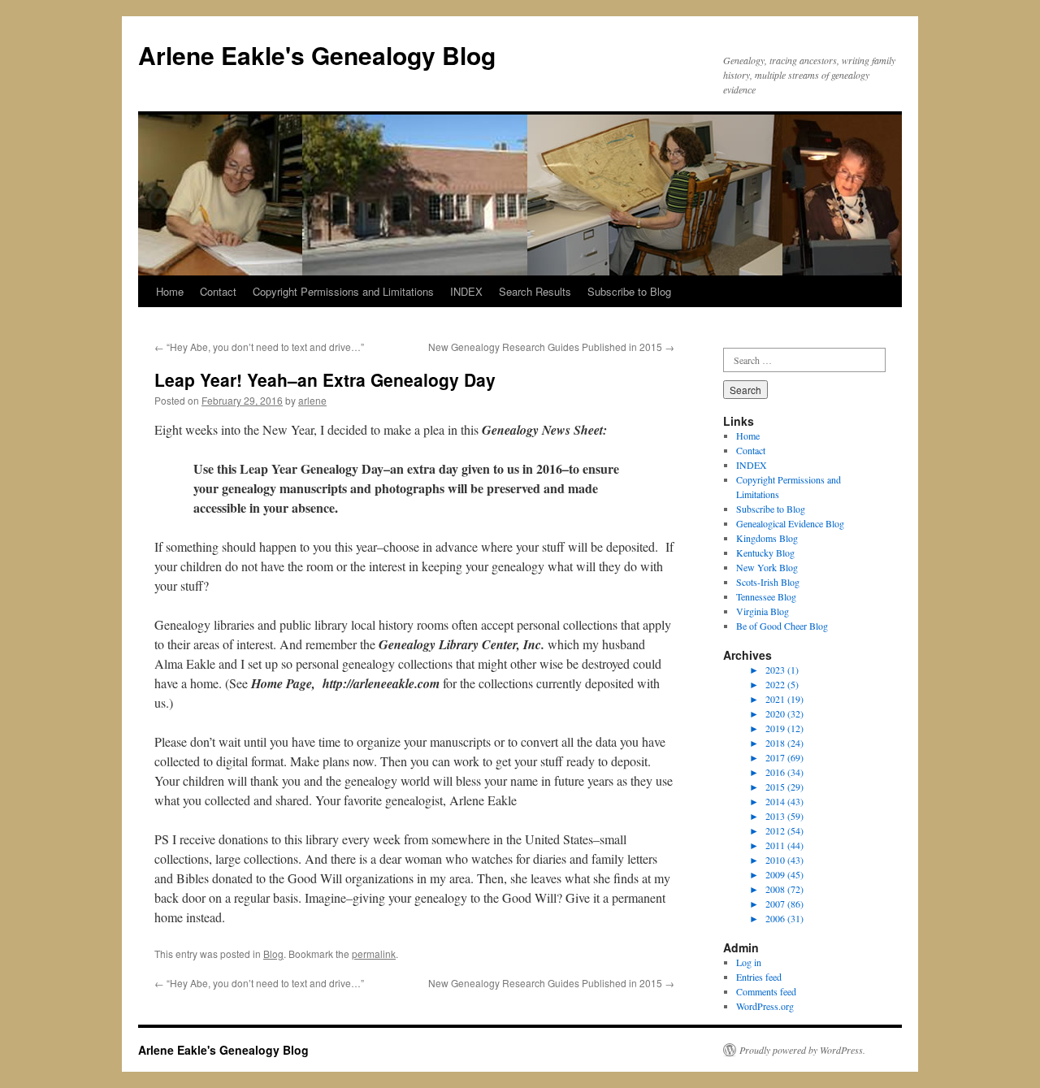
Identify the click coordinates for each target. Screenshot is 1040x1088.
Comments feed (766, 991)
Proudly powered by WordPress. (802, 1049)
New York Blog (767, 567)
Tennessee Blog (766, 596)
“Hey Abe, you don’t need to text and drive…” (259, 346)
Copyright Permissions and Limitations (343, 291)
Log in (748, 962)
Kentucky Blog (765, 552)
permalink (374, 953)
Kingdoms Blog (767, 537)
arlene (312, 400)
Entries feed (759, 976)
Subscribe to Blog (629, 291)
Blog (273, 953)
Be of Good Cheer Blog (782, 625)
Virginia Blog (762, 611)
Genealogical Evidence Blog (790, 523)
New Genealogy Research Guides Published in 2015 (551, 346)
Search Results (535, 291)
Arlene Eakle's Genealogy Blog (317, 54)
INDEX (466, 291)
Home (170, 291)
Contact (218, 291)
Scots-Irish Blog (768, 581)
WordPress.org (765, 1005)
